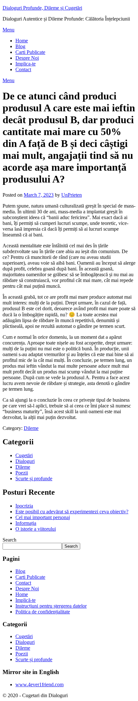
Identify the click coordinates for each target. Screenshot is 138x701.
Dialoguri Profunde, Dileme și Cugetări (42, 8)
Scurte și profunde (33, 478)
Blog (20, 46)
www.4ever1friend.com (39, 684)
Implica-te (25, 63)
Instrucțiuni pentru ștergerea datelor (51, 606)
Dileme (31, 428)
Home (21, 40)
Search (9, 540)
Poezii (21, 472)
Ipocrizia (24, 506)
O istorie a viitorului (35, 529)
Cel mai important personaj (42, 517)
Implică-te (25, 600)
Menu (8, 29)
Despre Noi (27, 58)
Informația (25, 523)
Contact (23, 69)
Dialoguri (25, 461)
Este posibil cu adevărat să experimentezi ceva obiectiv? (71, 511)
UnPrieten (71, 195)
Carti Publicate (30, 52)
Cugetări (24, 455)
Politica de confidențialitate (42, 611)
